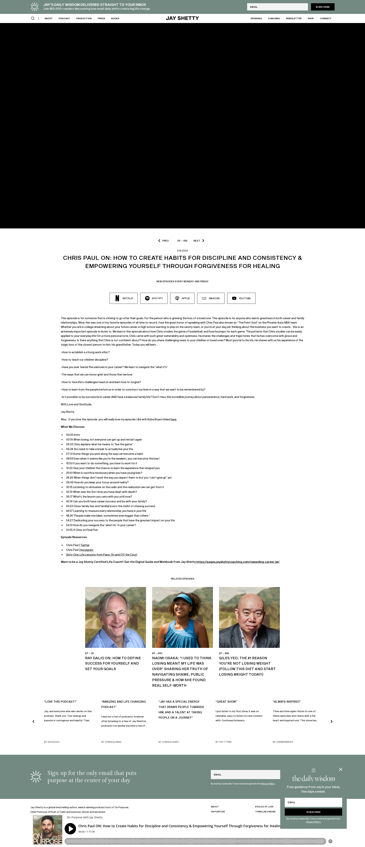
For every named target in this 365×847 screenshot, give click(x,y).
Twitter (85, 545)
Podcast (64, 18)
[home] (182, 18)
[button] (33, 18)
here (173, 419)
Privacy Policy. (313, 822)
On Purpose (218, 811)
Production (84, 18)
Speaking (256, 18)
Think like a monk (265, 811)
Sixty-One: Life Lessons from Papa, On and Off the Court (101, 554)
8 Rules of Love (264, 806)
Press (101, 18)
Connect (326, 18)
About (49, 18)
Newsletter (294, 18)
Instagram (86, 549)
